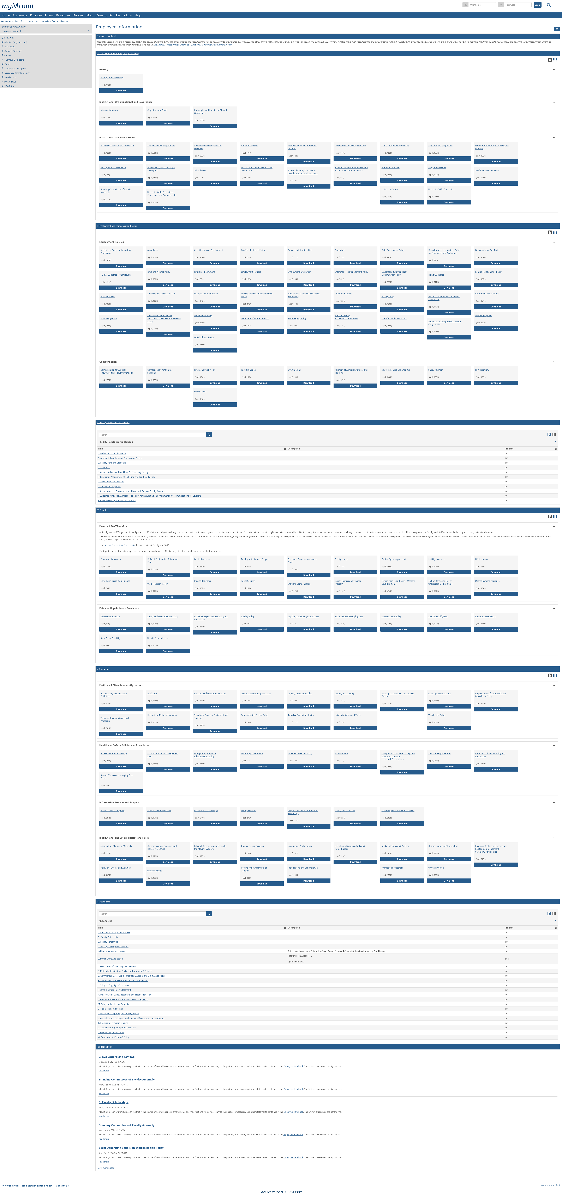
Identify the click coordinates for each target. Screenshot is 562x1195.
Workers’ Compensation (299, 583)
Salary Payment (435, 369)
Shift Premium (482, 369)
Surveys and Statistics (345, 810)
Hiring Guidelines (436, 274)
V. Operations (103, 669)
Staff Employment (483, 315)
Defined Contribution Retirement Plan (162, 560)
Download (129, 90)
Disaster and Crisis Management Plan (162, 755)
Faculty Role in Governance (113, 167)
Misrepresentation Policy (206, 293)
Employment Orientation (299, 271)
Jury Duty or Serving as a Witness (303, 616)
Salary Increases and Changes (396, 369)
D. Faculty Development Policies (113, 946)
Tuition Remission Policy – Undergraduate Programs (440, 582)
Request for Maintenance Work (162, 715)
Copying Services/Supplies (300, 693)
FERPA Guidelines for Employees (116, 274)
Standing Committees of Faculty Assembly (116, 191)
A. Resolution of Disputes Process (114, 932)
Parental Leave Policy (485, 616)
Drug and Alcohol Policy (158, 271)
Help (138, 15)
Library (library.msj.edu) (15, 68)
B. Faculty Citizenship (108, 937)
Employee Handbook (60, 21)
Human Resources (57, 15)
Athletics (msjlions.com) (15, 42)
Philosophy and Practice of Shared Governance (210, 111)
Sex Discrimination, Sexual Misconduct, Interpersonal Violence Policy (164, 318)
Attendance (152, 250)
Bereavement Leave (110, 616)
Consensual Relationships (300, 250)
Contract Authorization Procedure (210, 693)
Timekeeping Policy (297, 318)
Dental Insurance (202, 559)
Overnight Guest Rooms (439, 693)
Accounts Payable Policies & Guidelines (114, 695)
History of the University (112, 77)
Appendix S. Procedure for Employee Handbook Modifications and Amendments (192, 44)
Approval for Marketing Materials (116, 846)
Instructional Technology (206, 810)
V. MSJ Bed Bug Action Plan (111, 1032)
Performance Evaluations (487, 293)
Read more (104, 1070)
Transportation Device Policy (254, 715)
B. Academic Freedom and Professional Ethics (120, 458)
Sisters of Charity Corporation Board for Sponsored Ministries (303, 172)
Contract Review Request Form (256, 693)
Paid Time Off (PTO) (438, 616)
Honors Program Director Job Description (161, 169)
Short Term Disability (110, 638)
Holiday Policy (247, 616)
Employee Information (40, 21)
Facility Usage (341, 559)
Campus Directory (13, 51)
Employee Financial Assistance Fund (302, 560)
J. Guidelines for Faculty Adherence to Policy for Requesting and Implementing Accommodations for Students (149, 495)
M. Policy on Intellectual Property (113, 1004)
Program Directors (437, 167)
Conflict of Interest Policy (253, 250)
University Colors (436, 867)
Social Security (248, 581)
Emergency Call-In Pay (204, 369)
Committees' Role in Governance (350, 145)
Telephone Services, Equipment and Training (211, 716)
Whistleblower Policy (204, 337)
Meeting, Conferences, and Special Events (398, 695)
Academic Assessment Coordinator (117, 145)
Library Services (248, 810)
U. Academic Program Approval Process (117, 1027)
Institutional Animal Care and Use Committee (257, 169)
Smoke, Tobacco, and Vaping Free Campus (117, 776)
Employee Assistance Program (255, 559)
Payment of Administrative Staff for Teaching (351, 371)
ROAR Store (10, 86)
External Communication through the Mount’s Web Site (210, 847)
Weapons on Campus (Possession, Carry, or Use (444, 323)
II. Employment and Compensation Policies (117, 226)
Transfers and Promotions (394, 318)
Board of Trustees (249, 145)
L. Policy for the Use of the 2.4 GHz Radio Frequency (123, 999)
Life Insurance (482, 559)
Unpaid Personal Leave (158, 638)
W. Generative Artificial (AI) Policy (113, 1037)
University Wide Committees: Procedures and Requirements (161, 193)
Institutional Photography (300, 846)
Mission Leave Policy (391, 616)
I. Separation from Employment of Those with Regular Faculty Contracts (132, 491)
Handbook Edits (104, 1046)
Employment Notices (251, 271)
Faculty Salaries (248, 369)
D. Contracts (104, 467)
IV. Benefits (102, 510)
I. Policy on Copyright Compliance (114, 985)
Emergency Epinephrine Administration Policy (205, 755)
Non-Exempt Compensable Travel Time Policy (304, 295)
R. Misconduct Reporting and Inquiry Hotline (118, 1013)
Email (7, 64)
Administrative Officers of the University (208, 147)
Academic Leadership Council (161, 145)
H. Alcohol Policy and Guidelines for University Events (123, 980)
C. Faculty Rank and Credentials (112, 462)
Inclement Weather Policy (300, 753)
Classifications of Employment (208, 250)
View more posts (106, 1167)
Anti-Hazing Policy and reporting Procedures (116, 251)
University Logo (154, 870)
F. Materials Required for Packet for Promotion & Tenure (125, 971)
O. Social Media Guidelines (110, 1008)
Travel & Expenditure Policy (301, 715)
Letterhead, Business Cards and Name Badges (350, 847)
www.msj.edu (10, 1185)
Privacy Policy (388, 296)
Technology (124, 15)
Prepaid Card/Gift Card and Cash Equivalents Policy (490, 695)
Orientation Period (343, 293)
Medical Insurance (202, 581)
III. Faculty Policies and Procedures (113, 422)
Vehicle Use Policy (436, 715)
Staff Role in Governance (487, 170)
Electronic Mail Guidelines (159, 810)
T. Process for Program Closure (113, 1023)
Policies (78, 15)
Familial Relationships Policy (488, 271)
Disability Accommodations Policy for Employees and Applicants (444, 251)
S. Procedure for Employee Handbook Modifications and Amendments (131, 1018)
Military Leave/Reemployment (349, 616)
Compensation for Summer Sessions (160, 371)
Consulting (340, 250)
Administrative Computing (113, 810)
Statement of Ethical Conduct (255, 318)
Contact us (62, 1185)
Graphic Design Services (252, 846)
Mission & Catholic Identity (17, 73)
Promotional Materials (392, 867)
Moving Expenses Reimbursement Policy (257, 295)
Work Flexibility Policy (157, 583)
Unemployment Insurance (487, 581)
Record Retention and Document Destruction (444, 298)
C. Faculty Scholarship (108, 941)
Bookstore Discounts (111, 559)
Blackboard (9, 46)
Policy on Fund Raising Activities (116, 867)
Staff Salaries (200, 391)
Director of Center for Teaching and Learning (492, 147)
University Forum (390, 189)
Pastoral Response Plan (439, 753)
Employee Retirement (204, 271)
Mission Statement (109, 110)
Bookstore (152, 693)
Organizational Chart (157, 110)
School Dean (200, 170)
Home (5, 15)
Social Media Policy (203, 315)
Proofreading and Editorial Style (303, 867)
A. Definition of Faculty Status (112, 453)
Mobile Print (10, 77)
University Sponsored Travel (348, 715)
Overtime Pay (294, 369)
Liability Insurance (436, 559)
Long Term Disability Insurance (115, 581)
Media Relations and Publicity (395, 846)
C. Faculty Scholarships (113, 1102)
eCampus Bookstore (14, 59)
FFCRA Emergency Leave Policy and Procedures (211, 618)
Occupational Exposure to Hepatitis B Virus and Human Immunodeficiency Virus (398, 756)
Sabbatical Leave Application (111, 951)
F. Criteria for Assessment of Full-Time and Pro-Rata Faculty (126, 477)
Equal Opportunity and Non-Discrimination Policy (395, 273)
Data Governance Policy (393, 250)
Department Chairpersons (440, 145)
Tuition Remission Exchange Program (348, 582)
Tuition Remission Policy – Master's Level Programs (398, 582)
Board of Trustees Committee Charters (302, 147)
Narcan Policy (341, 753)
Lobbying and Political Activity (161, 293)
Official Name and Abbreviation (443, 846)
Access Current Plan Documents (120, 545)
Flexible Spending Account (394, 559)
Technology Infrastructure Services (398, 810)
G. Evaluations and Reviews (111, 481)
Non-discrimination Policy (37, 1185)
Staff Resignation (109, 318)
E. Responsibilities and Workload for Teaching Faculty (123, 472)
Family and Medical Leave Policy (162, 616)
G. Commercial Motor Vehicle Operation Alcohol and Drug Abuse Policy (131, 975)
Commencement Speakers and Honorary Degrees (162, 847)
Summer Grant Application (110, 958)
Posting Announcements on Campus (254, 869)
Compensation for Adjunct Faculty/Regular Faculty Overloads (117, 371)
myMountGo (10, 81)
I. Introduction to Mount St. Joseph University (118, 53)
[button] (209, 434)
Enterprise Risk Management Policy (351, 271)
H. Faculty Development (109, 486)
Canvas (7, 55)
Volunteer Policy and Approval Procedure (115, 719)
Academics (20, 15)
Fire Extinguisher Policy (252, 753)
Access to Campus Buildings (114, 753)
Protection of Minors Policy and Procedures (490, 755)
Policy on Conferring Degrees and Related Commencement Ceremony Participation (491, 849)
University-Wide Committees (441, 189)
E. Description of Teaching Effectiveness (117, 966)
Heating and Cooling (344, 693)
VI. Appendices (103, 901)
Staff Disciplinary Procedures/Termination (346, 317)
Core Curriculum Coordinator (395, 145)
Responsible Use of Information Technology (303, 812)
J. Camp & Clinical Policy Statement (114, 990)
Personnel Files (108, 296)
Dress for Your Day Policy (487, 250)
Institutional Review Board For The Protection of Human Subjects (351, 169)
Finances (36, 15)
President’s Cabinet (391, 167)
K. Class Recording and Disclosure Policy (117, 500)
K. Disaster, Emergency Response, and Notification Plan (124, 994)
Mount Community (99, 15)
